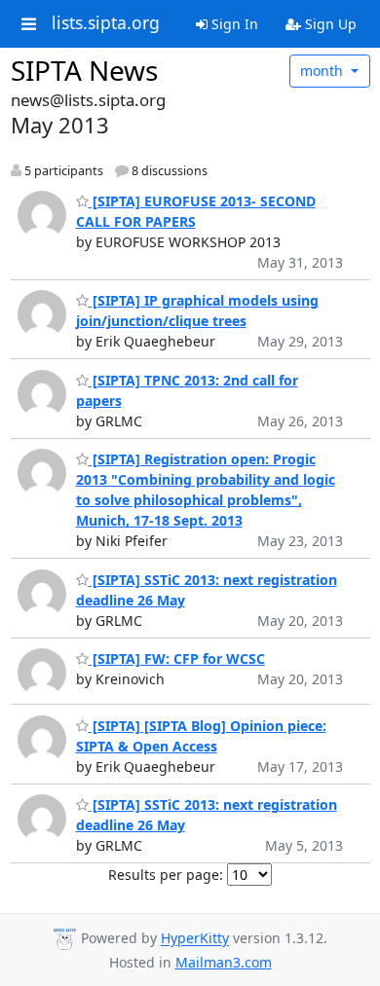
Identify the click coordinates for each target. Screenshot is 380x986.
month (323, 70)
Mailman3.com (223, 962)
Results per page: (165, 874)
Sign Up (329, 24)
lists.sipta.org (106, 23)
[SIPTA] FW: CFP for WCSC (177, 658)
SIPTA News (84, 70)
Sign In (233, 24)
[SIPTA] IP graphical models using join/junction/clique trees (197, 310)
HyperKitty (195, 939)
